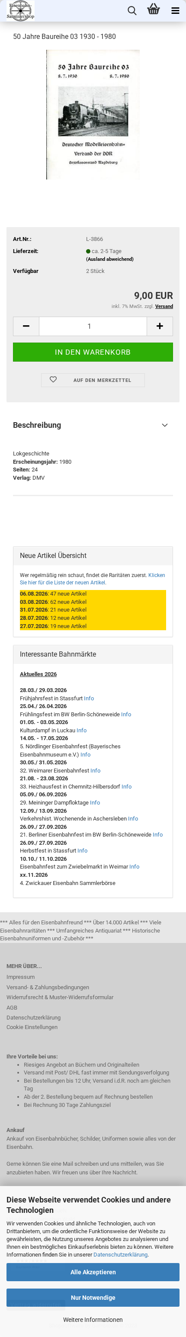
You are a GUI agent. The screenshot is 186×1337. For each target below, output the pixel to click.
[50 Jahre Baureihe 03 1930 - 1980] (92, 114)
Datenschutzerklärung (120, 1254)
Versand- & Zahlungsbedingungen (47, 987)
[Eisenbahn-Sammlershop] (17, 11)
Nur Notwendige (93, 1297)
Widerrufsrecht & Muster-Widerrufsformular (59, 997)
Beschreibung (37, 425)
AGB (11, 1007)
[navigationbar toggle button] (175, 11)
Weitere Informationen (93, 1319)
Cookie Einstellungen (32, 1027)
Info (89, 698)
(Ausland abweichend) (110, 259)
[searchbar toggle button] (132, 11)
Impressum (20, 977)
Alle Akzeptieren (93, 1272)
